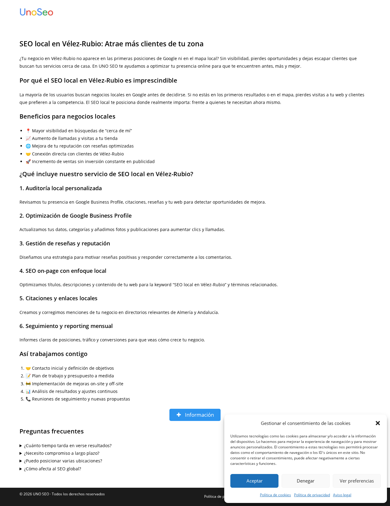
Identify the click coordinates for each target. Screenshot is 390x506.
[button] (378, 423)
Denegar (305, 481)
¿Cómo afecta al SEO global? (52, 469)
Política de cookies (275, 494)
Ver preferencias (357, 481)
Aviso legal (342, 494)
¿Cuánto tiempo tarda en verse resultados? (68, 445)
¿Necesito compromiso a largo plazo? (61, 453)
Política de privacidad (312, 494)
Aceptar (254, 481)
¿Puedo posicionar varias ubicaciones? (63, 461)
